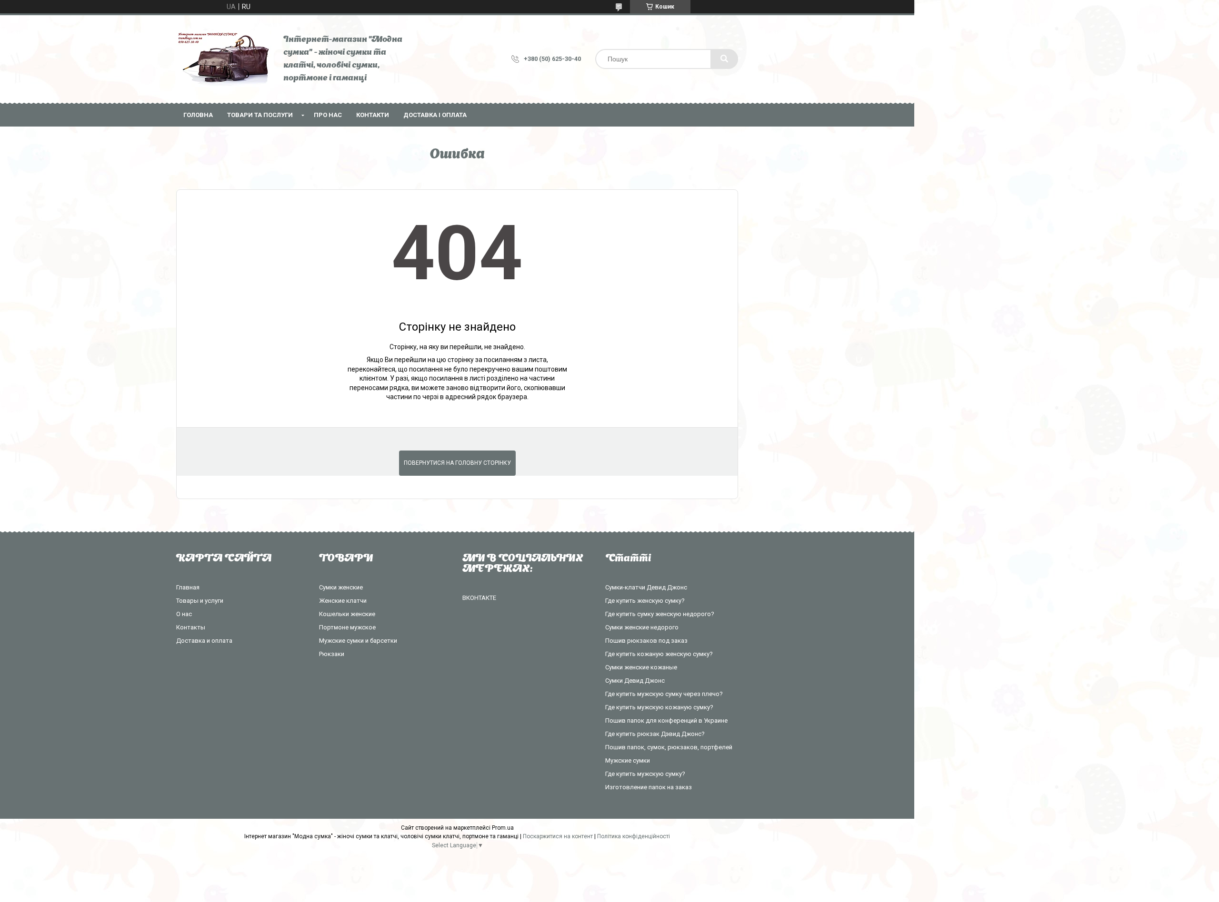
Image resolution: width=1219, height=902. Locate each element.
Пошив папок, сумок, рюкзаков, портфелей (668, 747)
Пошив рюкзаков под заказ (646, 640)
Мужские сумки (627, 760)
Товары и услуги (199, 600)
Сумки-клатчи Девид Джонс (646, 587)
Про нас (328, 114)
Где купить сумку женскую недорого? (659, 614)
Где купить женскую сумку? (645, 600)
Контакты (190, 627)
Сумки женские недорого (642, 627)
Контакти (372, 114)
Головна (198, 114)
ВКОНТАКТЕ (479, 597)
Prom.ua (503, 827)
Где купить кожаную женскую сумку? (659, 653)
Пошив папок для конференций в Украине (666, 720)
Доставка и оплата (204, 640)
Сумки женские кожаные (641, 667)
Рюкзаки (331, 653)
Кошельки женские (347, 614)
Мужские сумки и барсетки (358, 640)
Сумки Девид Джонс (635, 680)
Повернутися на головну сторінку (457, 463)
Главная (188, 587)
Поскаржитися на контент (558, 836)
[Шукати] (724, 59)
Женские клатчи (343, 600)
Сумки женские (341, 587)
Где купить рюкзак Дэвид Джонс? (655, 733)
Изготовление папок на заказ (648, 787)
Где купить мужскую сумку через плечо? (664, 693)
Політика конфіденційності (633, 836)
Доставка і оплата (435, 114)
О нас (184, 614)
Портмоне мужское (347, 627)
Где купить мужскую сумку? (645, 773)
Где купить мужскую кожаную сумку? (659, 707)
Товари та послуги (260, 114)
